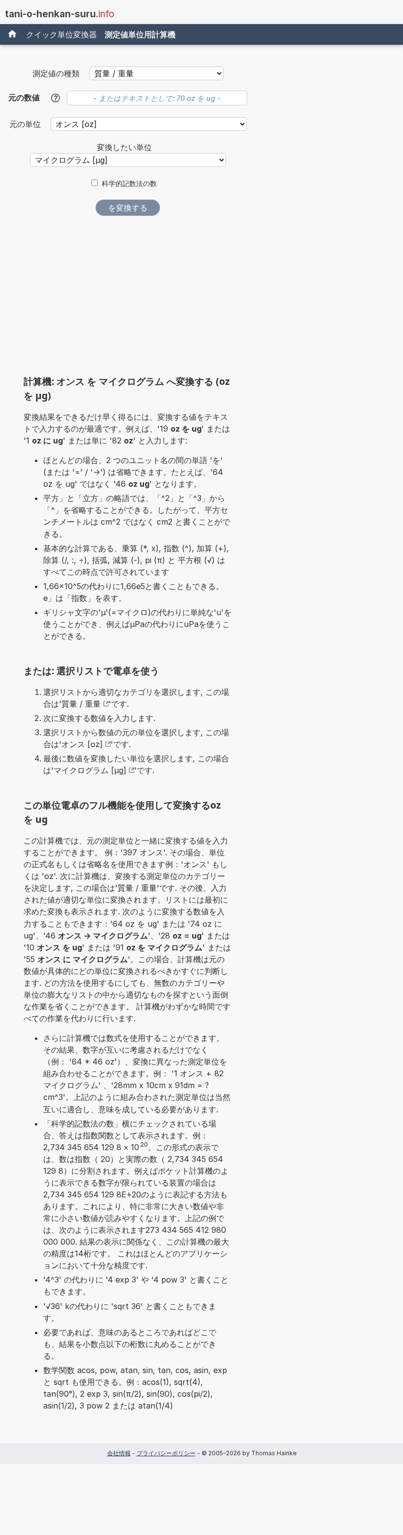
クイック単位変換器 (61, 34)
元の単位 (26, 124)
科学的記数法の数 (129, 184)
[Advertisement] (128, 299)
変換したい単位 (124, 147)
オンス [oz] (82, 744)
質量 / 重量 (81, 704)
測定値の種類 (56, 73)
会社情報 (119, 1453)
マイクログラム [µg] (90, 770)
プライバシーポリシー (166, 1453)
